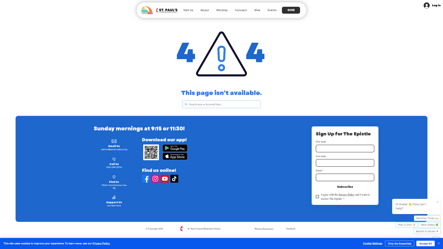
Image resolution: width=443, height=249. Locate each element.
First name (321, 141)
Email (320, 170)
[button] (188, 10)
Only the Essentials (399, 243)
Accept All (425, 243)
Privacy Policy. (101, 243)
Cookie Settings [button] (372, 243)
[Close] (439, 243)
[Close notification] (437, 202)
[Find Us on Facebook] (146, 179)
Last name (321, 156)
